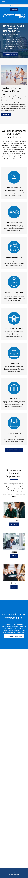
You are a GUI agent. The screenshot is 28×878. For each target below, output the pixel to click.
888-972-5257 (16, 874)
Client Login (14, 9)
